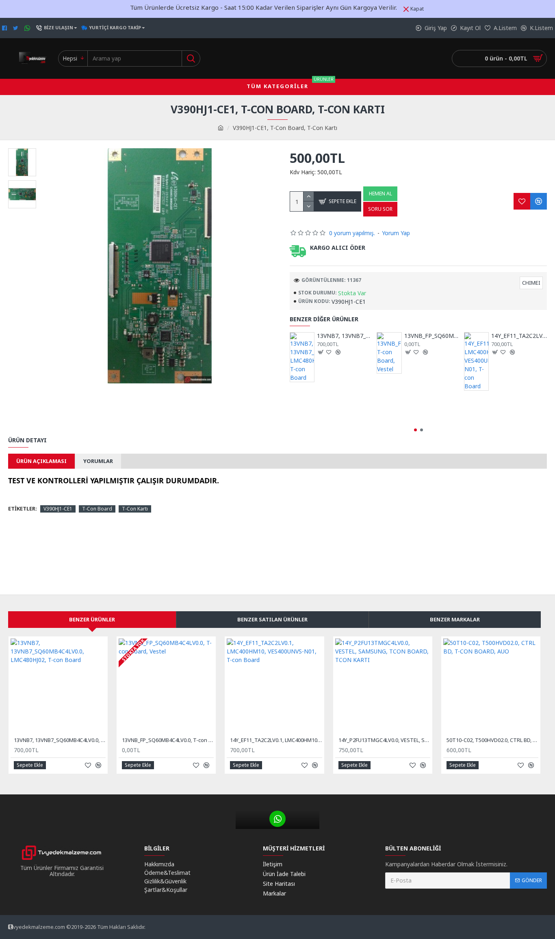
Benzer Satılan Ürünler (272, 619)
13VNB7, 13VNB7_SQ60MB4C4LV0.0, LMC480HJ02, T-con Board (345, 336)
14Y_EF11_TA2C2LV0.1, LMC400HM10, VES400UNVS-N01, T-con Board (519, 336)
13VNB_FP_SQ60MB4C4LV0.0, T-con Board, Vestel (432, 336)
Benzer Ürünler (92, 619)
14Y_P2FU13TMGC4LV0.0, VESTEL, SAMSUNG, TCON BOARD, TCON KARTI (384, 740)
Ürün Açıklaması (41, 461)
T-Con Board (97, 508)
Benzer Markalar (455, 619)
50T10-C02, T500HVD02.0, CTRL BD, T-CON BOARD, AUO (492, 740)
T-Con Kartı (135, 508)
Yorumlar (98, 461)
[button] (415, 429)
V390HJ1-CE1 (57, 508)
